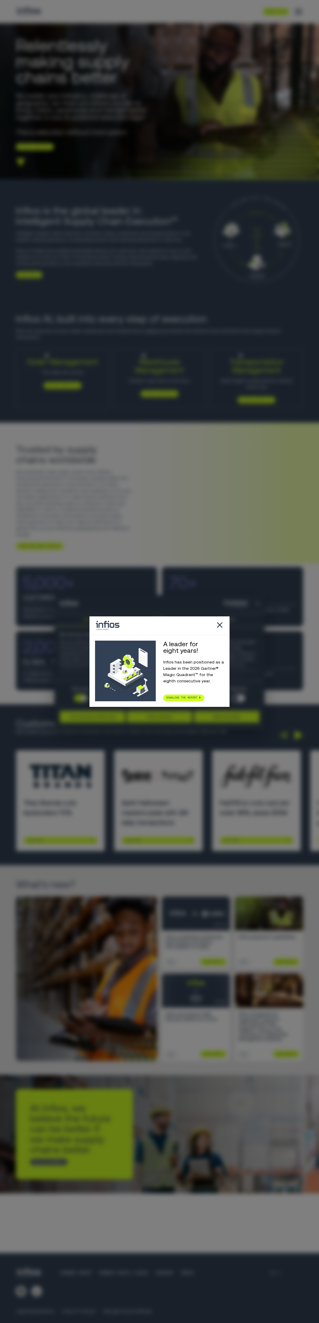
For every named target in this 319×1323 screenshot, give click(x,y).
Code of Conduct (79, 1311)
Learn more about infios (38, 546)
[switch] (238, 698)
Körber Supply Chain (123, 1272)
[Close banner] (257, 603)
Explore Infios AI (33, 146)
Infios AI (153, 330)
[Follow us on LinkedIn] (21, 1291)
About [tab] (229, 619)
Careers (164, 1272)
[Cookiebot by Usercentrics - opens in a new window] (227, 603)
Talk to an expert (47, 1161)
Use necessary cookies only (92, 717)
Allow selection (159, 717)
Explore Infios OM (60, 385)
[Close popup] (220, 625)
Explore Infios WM (158, 393)
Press (187, 1272)
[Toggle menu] (298, 11)
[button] (283, 735)
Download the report (181, 697)
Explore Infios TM (255, 399)
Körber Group (76, 1272)
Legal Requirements (35, 1311)
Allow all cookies (227, 717)
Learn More (35, 840)
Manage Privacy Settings (127, 1311)
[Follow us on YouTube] (37, 1291)
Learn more (27, 274)
